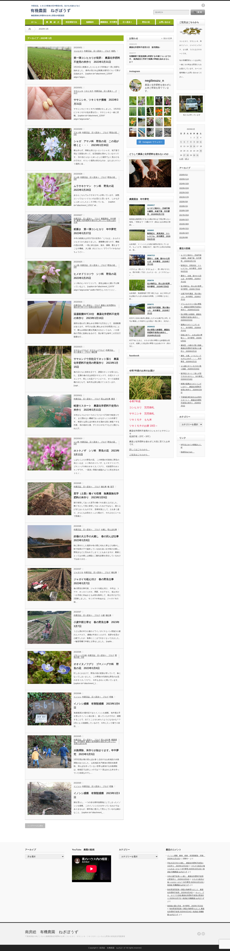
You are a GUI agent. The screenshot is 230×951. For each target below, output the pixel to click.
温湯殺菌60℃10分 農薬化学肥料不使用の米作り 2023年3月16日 (96, 316)
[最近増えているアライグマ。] (150, 132)
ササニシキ (78, 91)
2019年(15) (183, 206)
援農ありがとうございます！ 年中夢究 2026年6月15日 (191, 327)
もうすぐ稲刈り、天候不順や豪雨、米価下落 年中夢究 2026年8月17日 (158, 211)
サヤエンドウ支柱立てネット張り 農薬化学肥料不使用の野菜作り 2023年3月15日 (96, 363)
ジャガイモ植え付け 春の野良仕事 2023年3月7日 (95, 581)
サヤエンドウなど (81, 350)
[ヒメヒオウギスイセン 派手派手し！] (159, 111)
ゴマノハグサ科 (80, 655)
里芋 (112, 487)
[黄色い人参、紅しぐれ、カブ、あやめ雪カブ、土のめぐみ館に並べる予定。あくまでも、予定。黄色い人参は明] (167, 121)
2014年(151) (184, 228)
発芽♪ (113, 51)
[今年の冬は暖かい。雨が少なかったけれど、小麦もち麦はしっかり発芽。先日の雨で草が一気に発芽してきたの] (159, 132)
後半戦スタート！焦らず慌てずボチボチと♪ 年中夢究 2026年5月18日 (192, 376)
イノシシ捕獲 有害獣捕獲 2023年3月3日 (97, 795)
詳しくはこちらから (139, 449)
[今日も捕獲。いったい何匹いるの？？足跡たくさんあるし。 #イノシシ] (167, 132)
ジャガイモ (78, 572)
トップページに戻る (35, 826)
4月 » (187, 159)
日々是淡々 (127, 22)
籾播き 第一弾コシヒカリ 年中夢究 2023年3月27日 (96, 231)
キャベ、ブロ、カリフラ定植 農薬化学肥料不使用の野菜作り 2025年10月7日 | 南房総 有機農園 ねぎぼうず (185, 895)
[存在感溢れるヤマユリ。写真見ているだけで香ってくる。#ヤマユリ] (167, 111)
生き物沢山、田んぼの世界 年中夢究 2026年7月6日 (159, 285)
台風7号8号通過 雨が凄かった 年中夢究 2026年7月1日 (158, 310)
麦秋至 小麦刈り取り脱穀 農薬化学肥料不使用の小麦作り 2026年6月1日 (192, 348)
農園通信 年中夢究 (108, 22)
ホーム (34, 22)
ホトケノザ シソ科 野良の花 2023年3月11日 (96, 452)
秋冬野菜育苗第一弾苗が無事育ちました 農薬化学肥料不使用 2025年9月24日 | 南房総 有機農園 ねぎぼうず (185, 911)
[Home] (29, 29)
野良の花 (146, 22)
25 (201, 151)
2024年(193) (184, 184)
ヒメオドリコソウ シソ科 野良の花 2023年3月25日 (96, 276)
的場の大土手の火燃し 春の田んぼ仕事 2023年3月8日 (97, 538)
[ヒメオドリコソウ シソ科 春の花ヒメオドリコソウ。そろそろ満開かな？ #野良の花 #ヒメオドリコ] (150, 121)
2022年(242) (184, 192)
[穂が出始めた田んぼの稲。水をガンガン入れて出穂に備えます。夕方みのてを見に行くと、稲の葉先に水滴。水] (132, 111)
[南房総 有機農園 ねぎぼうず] (55, 16)
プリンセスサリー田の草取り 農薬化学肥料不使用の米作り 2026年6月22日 (191, 307)
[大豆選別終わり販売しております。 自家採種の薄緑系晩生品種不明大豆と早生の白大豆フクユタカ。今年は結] (159, 121)
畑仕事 (94, 352)
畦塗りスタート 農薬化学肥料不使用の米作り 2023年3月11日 (96, 407)
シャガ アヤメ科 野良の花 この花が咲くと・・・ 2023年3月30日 (96, 143)
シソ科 (76, 265)
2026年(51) (183, 175)
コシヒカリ (78, 51)
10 (197, 142)
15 (191, 146)
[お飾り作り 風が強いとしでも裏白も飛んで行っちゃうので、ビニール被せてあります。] (141, 132)
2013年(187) (184, 233)
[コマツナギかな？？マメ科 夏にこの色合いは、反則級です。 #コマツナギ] (167, 100)
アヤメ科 (77, 132)
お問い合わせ (164, 22)
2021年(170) (184, 197)
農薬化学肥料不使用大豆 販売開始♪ (144, 47)
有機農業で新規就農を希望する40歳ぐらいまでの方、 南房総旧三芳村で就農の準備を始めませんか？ (150, 59)
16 (194, 146)
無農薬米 (90, 22)
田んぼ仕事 (105, 399)
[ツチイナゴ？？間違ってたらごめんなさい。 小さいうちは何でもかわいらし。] (132, 100)
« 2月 (181, 159)
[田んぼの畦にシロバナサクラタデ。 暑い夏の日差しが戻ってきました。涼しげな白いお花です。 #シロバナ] (150, 111)
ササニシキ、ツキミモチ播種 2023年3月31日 (96, 101)
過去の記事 (167, 38)
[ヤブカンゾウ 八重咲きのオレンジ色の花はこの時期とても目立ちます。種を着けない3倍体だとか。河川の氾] (132, 121)
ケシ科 (76, 177)
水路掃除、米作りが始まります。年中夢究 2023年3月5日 (96, 752)
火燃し (104, 529)
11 (201, 142)
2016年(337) (184, 219)
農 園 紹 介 (52, 22)
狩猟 (111, 697)
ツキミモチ (88, 91)
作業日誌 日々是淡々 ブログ (97, 51)
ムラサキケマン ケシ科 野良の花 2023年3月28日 (95, 188)
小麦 (103, 615)
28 (188, 155)
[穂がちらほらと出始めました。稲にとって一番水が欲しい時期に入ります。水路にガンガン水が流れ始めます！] (141, 111)
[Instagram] (203, 934)
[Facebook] (199, 934)
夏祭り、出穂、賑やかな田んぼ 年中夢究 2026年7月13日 (158, 261)
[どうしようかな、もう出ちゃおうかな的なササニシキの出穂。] (150, 100)
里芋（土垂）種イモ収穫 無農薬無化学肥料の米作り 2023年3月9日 (96, 495)
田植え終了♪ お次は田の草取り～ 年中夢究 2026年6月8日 (191, 338)
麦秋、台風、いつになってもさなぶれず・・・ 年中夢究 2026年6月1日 (191, 358)
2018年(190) (184, 210)
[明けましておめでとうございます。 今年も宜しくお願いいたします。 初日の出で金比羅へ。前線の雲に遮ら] (132, 132)
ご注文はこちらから (139, 455)
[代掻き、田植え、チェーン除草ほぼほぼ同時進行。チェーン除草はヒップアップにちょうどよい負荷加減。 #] (141, 121)
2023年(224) (184, 188)
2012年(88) (183, 237)
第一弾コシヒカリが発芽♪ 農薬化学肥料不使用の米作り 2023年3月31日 (97, 59)
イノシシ (77, 697)
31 (197, 155)
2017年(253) (184, 215)
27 (184, 155)
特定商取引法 (71, 22)
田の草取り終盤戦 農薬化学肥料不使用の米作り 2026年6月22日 (158, 333)
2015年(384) (184, 224)
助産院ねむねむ (187, 452)
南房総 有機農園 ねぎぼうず (51, 932)
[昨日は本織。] (159, 100)
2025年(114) (184, 179)
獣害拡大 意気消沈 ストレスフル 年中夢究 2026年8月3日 (158, 236)
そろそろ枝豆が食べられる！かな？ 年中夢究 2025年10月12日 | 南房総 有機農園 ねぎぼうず (186, 869)
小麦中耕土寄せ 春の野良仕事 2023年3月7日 (96, 624)
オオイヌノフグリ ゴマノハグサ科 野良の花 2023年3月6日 (96, 666)
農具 (113, 399)
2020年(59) (183, 202)
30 (194, 155)
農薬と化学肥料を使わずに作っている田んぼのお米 (95, 221)
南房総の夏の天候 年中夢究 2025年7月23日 (185, 906)
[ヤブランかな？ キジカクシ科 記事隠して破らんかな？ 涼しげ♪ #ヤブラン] (141, 100)
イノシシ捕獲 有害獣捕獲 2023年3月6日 (97, 705)
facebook (203, 5)
